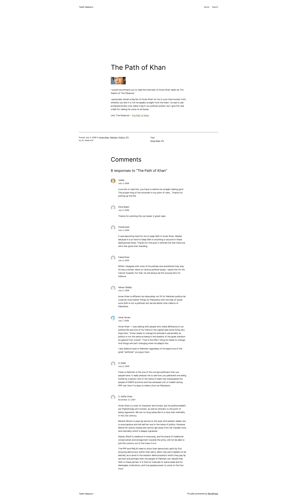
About (206, 7)
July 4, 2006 (123, 183)
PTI (127, 137)
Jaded (121, 180)
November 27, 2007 (127, 400)
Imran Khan (104, 137)
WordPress (213, 493)
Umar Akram (124, 317)
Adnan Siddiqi (125, 287)
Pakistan (113, 137)
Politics (121, 137)
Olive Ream (123, 207)
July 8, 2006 (123, 366)
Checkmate (123, 227)
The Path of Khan (140, 115)
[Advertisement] (148, 39)
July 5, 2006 (123, 290)
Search (215, 7)
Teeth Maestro (86, 7)
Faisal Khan (123, 257)
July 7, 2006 (123, 320)
